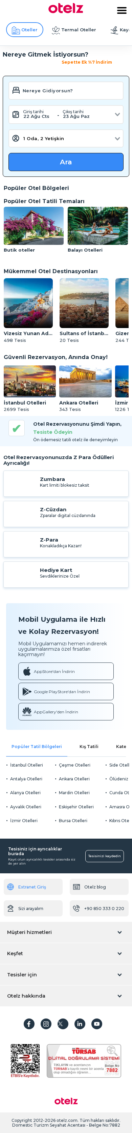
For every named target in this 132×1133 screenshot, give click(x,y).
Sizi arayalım (30, 908)
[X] (63, 1023)
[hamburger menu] (121, 10)
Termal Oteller (78, 29)
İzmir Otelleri (24, 820)
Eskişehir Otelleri (76, 806)
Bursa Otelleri (73, 820)
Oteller (29, 29)
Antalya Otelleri (26, 778)
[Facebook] (29, 1023)
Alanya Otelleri (25, 792)
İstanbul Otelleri (26, 765)
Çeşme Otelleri (74, 765)
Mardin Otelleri (74, 792)
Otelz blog (95, 886)
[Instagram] (46, 1023)
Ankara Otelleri (74, 778)
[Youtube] (96, 1023)
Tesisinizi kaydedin (104, 856)
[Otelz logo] (66, 11)
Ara (66, 162)
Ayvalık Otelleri (25, 806)
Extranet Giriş (32, 886)
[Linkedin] (79, 1023)
